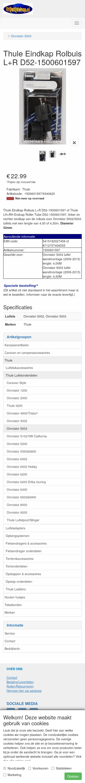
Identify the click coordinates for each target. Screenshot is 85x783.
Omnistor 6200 (17, 474)
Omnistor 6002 (17, 459)
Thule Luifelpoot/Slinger (23, 520)
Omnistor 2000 (17, 398)
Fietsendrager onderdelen (24, 551)
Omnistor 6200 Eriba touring (26, 482)
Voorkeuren (40, 768)
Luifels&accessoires (19, 367)
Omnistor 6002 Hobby (22, 466)
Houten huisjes (15, 597)
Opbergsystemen (17, 535)
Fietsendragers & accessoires (26, 543)
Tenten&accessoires (20, 558)
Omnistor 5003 (17, 428)
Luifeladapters (15, 528)
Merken (10, 612)
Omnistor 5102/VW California (27, 436)
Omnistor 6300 (17, 489)
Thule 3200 (14, 405)
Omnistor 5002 (17, 421)
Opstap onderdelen (19, 581)
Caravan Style (16, 382)
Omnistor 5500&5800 (21, 451)
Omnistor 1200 (17, 390)
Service (10, 633)
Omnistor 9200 (17, 512)
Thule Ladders (16, 589)
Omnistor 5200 (17, 444)
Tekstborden (13, 605)
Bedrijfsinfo (12, 648)
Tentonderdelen (16, 566)
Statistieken (64, 768)
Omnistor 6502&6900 (21, 497)
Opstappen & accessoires (23, 574)
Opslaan (73, 776)
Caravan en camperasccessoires (27, 352)
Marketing (14, 775)
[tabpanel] (42, 156)
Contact (10, 641)
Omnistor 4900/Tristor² (22, 413)
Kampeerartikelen (17, 345)
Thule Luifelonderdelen (21, 375)
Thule (8, 360)
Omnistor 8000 (17, 505)
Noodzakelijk (16, 768)
